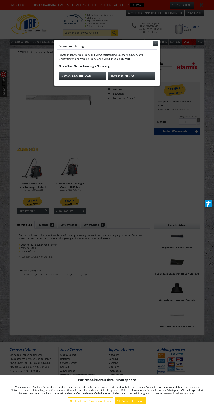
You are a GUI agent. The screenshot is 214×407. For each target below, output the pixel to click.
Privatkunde (122, 75)
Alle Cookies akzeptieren (130, 401)
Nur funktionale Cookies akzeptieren (90, 401)
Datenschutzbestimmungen (179, 393)
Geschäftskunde (76, 75)
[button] (208, 203)
